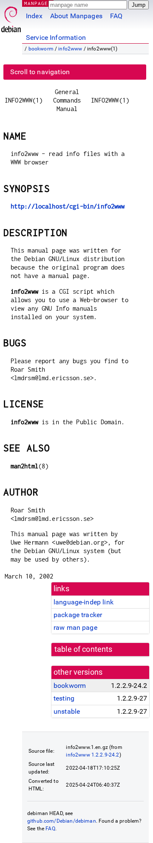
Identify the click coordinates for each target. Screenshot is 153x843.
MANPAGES (37, 3)
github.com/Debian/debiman (61, 821)
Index (34, 16)
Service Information (56, 37)
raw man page (75, 627)
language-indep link (83, 602)
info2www (70, 49)
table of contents (83, 649)
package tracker (78, 615)
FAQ (116, 16)
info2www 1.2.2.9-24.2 (92, 755)
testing (64, 698)
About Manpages (76, 16)
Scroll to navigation (40, 72)
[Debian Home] (11, 17)
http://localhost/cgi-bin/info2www (68, 206)
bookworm (41, 49)
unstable (67, 711)
